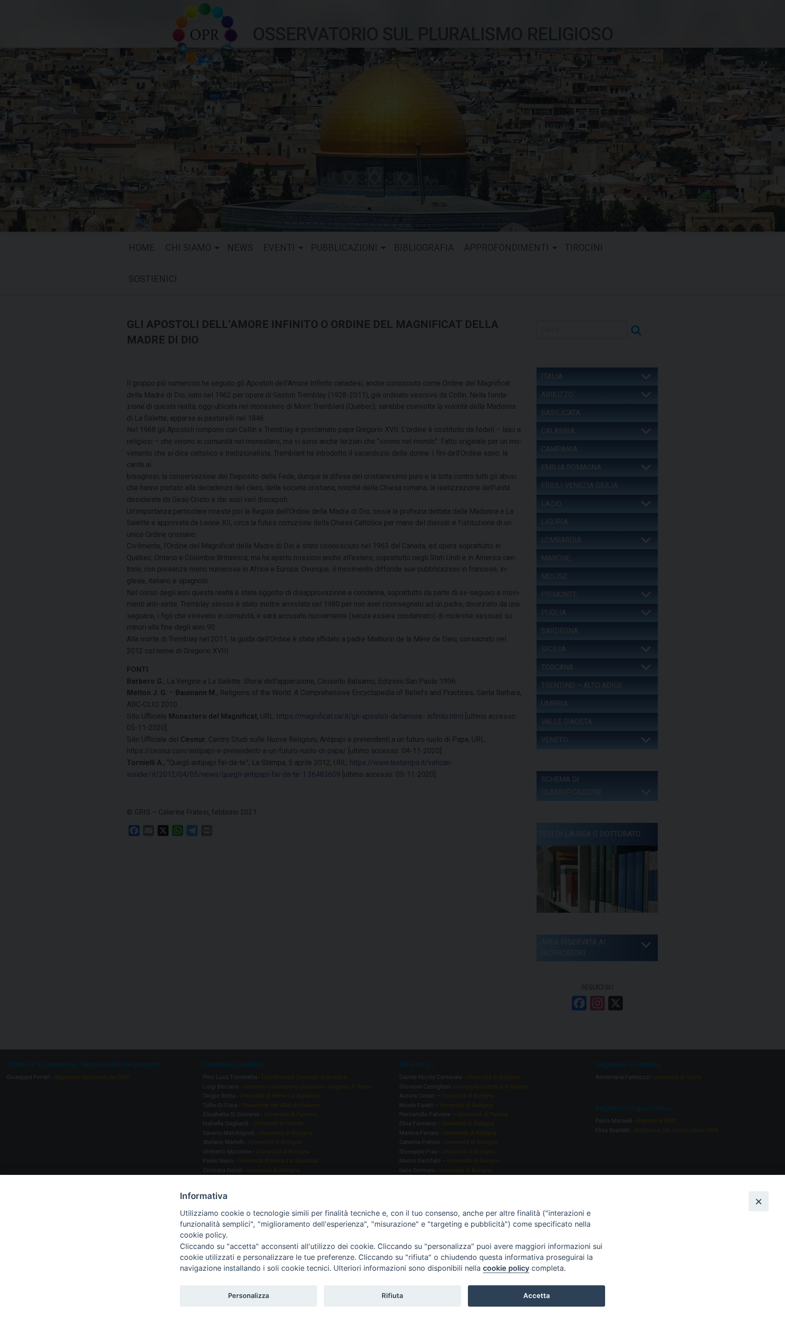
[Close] (759, 1201)
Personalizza (248, 1296)
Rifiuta (392, 1296)
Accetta (536, 1296)
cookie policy (506, 1268)
